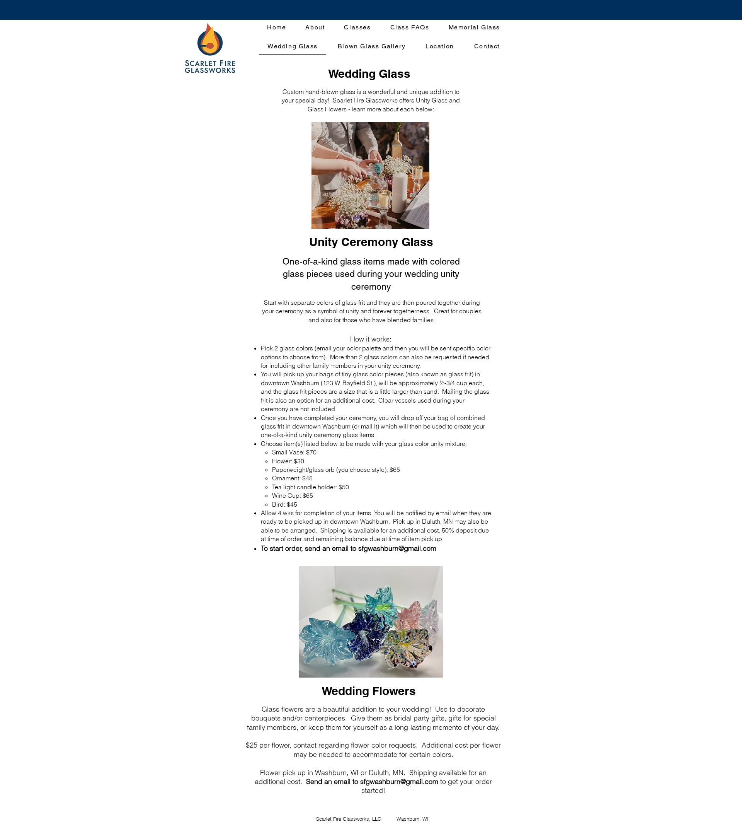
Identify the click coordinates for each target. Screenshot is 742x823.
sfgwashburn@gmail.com (397, 548)
